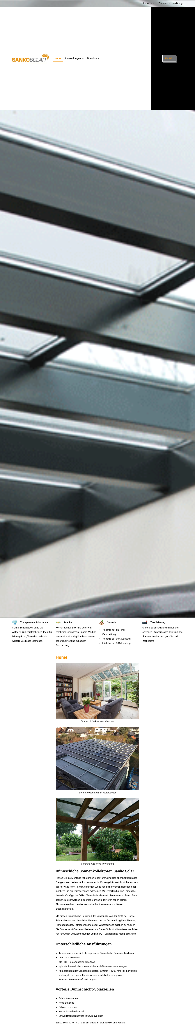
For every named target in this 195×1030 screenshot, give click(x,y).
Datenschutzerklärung (171, 3)
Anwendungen (73, 58)
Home (58, 58)
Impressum (149, 3)
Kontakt (169, 58)
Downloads (93, 58)
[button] (74, 58)
